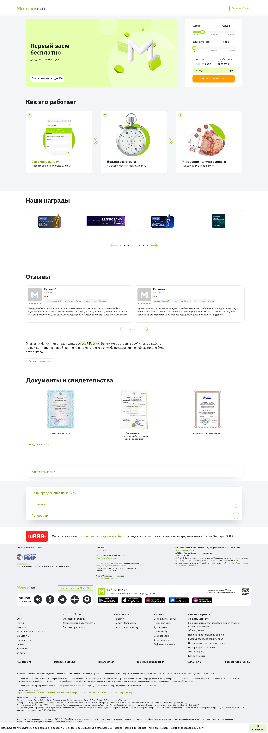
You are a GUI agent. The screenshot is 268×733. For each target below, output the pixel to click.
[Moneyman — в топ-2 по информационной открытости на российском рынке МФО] (49, 221)
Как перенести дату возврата (79, 623)
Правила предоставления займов (206, 634)
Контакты (22, 644)
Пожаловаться (105, 661)
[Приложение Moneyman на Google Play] (108, 600)
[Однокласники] (50, 599)
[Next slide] (155, 245)
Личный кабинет (240, 8)
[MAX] (87, 599)
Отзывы (21, 652)
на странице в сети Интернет (71, 685)
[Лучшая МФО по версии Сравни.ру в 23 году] (218, 221)
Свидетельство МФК (199, 618)
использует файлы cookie (85, 719)
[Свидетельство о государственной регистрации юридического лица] (133, 409)
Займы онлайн (118, 590)
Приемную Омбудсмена (188, 566)
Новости (21, 627)
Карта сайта (194, 661)
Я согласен (258, 728)
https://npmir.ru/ (23, 564)
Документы (23, 635)
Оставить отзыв (37, 361)
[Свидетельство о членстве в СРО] (207, 409)
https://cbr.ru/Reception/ (106, 558)
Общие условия (196, 630)
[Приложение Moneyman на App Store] (131, 600)
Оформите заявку (45, 162)
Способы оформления (74, 618)
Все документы (37, 444)
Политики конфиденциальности (187, 727)
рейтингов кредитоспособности (106, 536)
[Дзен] (74, 599)
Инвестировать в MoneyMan (76, 588)
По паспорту (160, 631)
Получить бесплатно (213, 78)
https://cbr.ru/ (101, 550)
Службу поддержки (240, 563)
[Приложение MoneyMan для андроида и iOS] (102, 591)
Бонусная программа (74, 627)
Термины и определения (150, 661)
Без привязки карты (165, 618)
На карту (119, 618)
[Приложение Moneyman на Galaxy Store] (202, 600)
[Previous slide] (113, 245)
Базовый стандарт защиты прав (205, 638)
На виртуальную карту (126, 627)
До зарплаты (161, 627)
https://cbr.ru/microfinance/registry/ (111, 566)
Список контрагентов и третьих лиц (116, 693)
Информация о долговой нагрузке (206, 643)
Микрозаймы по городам (237, 661)
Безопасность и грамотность (32, 631)
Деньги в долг (161, 640)
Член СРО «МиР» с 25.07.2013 (29, 548)
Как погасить (24, 661)
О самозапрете (196, 651)
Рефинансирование (164, 644)
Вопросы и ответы (64, 661)
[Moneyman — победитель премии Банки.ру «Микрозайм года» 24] (105, 221)
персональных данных (82, 727)
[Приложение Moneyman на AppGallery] (155, 600)
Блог (19, 618)
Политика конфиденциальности (61, 693)
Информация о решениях (201, 647)
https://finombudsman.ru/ (185, 550)
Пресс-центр (24, 640)
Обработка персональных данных (31, 693)
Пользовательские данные (87, 693)
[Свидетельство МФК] (60, 409)
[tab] (120, 245)
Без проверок (161, 635)
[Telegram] (62, 599)
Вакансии (22, 648)
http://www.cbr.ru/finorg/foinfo (108, 578)
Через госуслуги (162, 623)
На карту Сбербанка (125, 623)
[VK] (38, 599)
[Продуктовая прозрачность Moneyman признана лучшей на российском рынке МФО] (162, 221)
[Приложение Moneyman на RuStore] (179, 600)
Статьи (20, 623)
